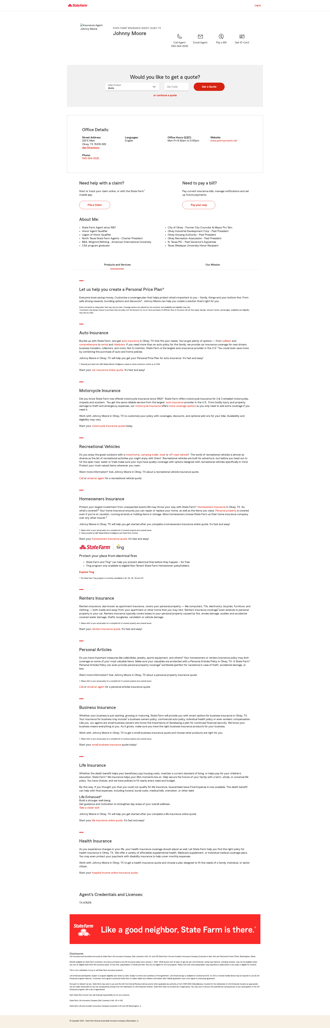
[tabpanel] (165, 144)
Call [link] (81, 478)
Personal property (225, 510)
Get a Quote (209, 86)
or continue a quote (165, 95)
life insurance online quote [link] (107, 820)
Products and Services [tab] (117, 264)
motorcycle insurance (148, 406)
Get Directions (90, 147)
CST (187, 137)
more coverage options (182, 406)
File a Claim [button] (95, 205)
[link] (200, 45)
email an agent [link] (95, 478)
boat (162, 454)
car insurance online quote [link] (107, 370)
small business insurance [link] (106, 744)
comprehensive (88, 344)
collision (226, 341)
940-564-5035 (90, 158)
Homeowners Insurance (211, 507)
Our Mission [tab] (213, 264)
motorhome (133, 454)
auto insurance (130, 341)
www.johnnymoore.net (223, 140)
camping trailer (150, 454)
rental (104, 344)
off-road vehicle (178, 454)
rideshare (119, 344)
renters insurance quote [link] (106, 629)
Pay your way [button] (199, 205)
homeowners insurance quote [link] (109, 538)
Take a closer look (89, 807)
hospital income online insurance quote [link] (115, 872)
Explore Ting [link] (86, 572)
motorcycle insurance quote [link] (108, 426)
